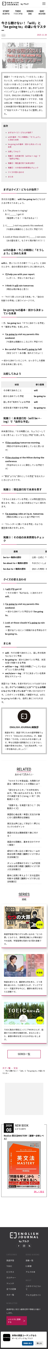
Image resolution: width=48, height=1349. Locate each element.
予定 (31, 476)
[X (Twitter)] (29, 1246)
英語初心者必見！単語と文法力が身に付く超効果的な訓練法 (23, 816)
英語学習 (10, 1260)
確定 (3, 527)
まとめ (10, 176)
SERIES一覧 (24, 1054)
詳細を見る (28, 1343)
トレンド (10, 1283)
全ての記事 (11, 1289)
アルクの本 (30, 1271)
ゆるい (26, 434)
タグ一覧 (6, 1068)
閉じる (39, 1343)
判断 (3, 300)
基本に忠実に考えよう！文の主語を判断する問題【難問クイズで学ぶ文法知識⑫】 (23, 878)
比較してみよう (14, 151)
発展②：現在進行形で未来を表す (21, 163)
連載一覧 (29, 1260)
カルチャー (11, 1277)
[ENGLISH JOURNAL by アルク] (10, 3)
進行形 (41, 499)
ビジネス (10, 1271)
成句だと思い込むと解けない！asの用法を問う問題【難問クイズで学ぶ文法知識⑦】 (23, 854)
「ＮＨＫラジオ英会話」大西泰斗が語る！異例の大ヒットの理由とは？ (23, 782)
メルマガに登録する (14, 1320)
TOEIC (9, 1266)
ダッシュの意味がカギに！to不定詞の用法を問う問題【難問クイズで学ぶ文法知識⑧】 (23, 866)
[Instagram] (24, 1246)
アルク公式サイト (33, 1295)
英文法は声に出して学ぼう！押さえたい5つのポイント (23, 825)
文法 (3, 35)
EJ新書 (29, 1266)
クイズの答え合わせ (16, 172)
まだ (27, 745)
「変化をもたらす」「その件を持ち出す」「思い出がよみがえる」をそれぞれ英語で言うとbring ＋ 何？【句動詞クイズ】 (24, 794)
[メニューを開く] (44, 4)
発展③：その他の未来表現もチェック (23, 167)
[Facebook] (19, 1246)
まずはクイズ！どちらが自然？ (20, 132)
